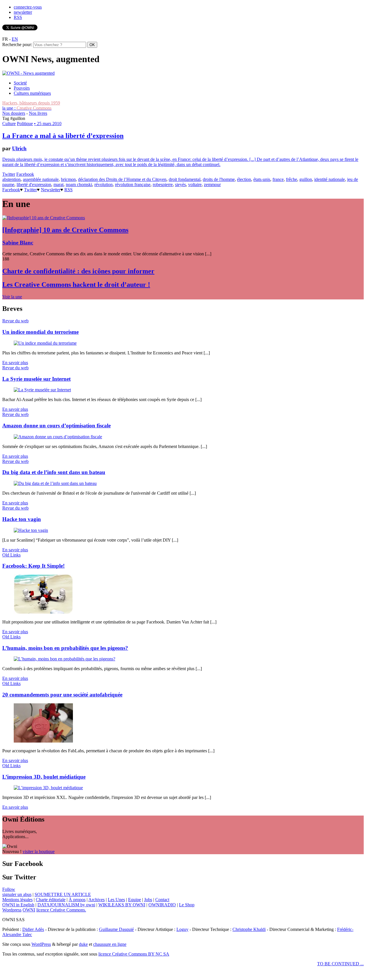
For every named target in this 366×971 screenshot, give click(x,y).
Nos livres (38, 113)
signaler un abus (16, 894)
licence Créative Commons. (61, 909)
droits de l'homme (219, 179)
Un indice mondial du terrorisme (40, 332)
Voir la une (12, 296)
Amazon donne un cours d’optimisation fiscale (56, 426)
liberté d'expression (34, 184)
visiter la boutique (39, 851)
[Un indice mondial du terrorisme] (45, 343)
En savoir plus (15, 362)
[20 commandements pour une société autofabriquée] (43, 741)
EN (15, 39)
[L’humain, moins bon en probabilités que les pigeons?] (64, 658)
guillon (305, 179)
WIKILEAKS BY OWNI (121, 904)
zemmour (212, 184)
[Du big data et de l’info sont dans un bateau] (55, 483)
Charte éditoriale (50, 899)
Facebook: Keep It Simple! (33, 566)
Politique (25, 123)
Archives (96, 899)
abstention (11, 179)
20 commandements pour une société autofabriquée (62, 695)
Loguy (182, 929)
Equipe (134, 899)
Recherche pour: (17, 44)
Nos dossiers (13, 113)
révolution (103, 184)
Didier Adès (33, 929)
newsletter (23, 12)
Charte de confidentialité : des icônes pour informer (78, 271)
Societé (20, 82)
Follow (8, 889)
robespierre (163, 184)
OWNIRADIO (162, 904)
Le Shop (186, 904)
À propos (77, 899)
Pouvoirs (22, 88)
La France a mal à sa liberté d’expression (63, 135)
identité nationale (329, 179)
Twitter (8, 174)
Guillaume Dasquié (116, 929)
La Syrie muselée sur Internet (36, 379)
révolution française (132, 184)
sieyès (180, 184)
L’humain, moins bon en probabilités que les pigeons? (65, 648)
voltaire (195, 184)
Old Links (11, 554)
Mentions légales (17, 899)
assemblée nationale (41, 179)
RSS (18, 17)
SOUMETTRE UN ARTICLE (63, 894)
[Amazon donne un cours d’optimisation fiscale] (58, 436)
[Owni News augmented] (28, 73)
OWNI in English (18, 904)
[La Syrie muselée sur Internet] (42, 389)
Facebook (25, 174)
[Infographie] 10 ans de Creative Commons (65, 230)
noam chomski (79, 184)
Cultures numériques (32, 93)
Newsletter (50, 189)
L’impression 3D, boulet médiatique (43, 777)
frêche (291, 179)
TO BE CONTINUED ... (340, 963)
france (278, 179)
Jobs (148, 899)
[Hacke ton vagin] (31, 530)
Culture (9, 123)
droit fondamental (184, 179)
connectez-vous (28, 7)
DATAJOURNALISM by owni (66, 904)
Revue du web (15, 320)
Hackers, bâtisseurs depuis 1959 (31, 102)
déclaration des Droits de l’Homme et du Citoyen (122, 179)
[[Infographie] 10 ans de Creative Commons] (43, 217)
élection (244, 179)
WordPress (41, 944)
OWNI (29, 909)
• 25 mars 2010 (47, 123)
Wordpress (11, 909)
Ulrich (19, 148)
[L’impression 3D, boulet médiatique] (48, 787)
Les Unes (116, 899)
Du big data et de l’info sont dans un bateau (53, 472)
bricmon (68, 179)
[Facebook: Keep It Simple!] (43, 612)
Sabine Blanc (17, 243)
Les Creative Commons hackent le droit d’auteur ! (76, 284)
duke (83, 944)
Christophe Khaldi (249, 929)
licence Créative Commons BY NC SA (133, 954)
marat (58, 184)
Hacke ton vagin (21, 519)
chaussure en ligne (109, 944)
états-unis (261, 179)
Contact (162, 899)
